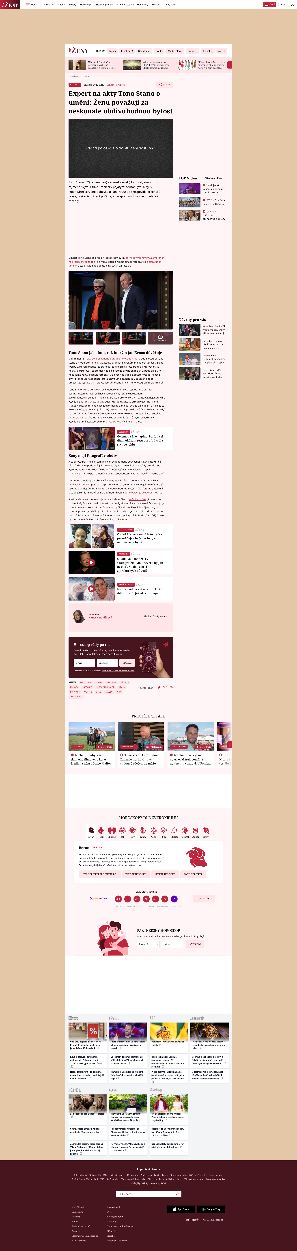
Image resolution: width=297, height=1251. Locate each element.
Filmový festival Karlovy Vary (132, 4)
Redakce (111, 1235)
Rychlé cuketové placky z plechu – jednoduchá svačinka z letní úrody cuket (208, 1045)
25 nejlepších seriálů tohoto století (87, 1114)
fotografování (116, 421)
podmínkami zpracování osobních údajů (118, 671)
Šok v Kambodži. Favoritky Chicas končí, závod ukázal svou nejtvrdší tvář (214, 373)
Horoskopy (86, 4)
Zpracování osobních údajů (120, 1226)
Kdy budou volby (178, 1175)
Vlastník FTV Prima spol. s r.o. (86, 1235)
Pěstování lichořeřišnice (170, 1179)
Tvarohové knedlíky (215, 1179)
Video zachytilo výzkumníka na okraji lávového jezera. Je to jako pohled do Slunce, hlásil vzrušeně (167, 1075)
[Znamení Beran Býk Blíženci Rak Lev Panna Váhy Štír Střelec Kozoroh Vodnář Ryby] (107, 663)
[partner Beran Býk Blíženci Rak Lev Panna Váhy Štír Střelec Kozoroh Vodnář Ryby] (172, 944)
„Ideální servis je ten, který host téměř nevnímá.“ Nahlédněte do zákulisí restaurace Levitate (207, 1075)
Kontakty (111, 1221)
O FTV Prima (78, 1207)
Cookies (76, 1231)
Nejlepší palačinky (139, 1183)
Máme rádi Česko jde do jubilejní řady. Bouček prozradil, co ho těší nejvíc (127, 1075)
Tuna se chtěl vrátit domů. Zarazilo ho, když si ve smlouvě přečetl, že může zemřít (140, 761)
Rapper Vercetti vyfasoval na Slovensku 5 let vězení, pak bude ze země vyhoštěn (128, 1132)
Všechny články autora (155, 616)
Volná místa (77, 1211)
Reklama (76, 1216)
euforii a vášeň (137, 499)
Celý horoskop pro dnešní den (99, 874)
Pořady (155, 4)
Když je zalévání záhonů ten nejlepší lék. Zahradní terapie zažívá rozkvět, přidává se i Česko (86, 1060)
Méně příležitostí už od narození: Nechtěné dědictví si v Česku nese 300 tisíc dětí (102, 66)
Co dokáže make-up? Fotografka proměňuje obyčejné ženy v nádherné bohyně (139, 538)
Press (109, 1211)
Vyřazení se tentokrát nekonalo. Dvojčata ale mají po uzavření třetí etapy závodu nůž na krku (214, 359)
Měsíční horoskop (165, 874)
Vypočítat (195, 944)
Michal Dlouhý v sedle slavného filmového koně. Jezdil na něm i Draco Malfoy (91, 759)
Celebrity (49, 4)
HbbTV (75, 1221)
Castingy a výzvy (115, 1216)
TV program (132, 1175)
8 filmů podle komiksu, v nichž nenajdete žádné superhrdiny (84, 1130)
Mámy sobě (170, 4)
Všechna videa (214, 178)
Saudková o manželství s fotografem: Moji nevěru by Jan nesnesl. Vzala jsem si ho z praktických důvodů (140, 565)
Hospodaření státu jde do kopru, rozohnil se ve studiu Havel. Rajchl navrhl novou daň (87, 1075)
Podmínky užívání (81, 1226)
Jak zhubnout (80, 1175)
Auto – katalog (216, 1175)
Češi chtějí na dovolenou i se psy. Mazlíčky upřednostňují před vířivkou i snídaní (167, 1132)
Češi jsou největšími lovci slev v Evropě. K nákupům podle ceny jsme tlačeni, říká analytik (85, 1045)
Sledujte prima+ (104, 4)
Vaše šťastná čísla (146, 891)
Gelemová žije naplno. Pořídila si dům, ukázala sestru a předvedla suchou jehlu (140, 440)
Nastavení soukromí (117, 1240)
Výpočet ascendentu (193, 1179)
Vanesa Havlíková (116, 84)
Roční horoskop (193, 874)
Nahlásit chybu (79, 1240)
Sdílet (166, 85)
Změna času (146, 1175)
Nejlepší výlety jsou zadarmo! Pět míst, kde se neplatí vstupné (167, 1145)
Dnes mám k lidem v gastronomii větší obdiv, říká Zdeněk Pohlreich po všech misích (127, 1060)
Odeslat (127, 662)
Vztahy (61, 4)
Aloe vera (152, 1179)
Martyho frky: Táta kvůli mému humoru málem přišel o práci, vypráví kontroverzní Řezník (125, 1117)
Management (113, 1207)
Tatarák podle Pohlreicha (133, 1179)
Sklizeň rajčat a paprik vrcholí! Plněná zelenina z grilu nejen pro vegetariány (167, 1117)
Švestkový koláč (158, 1183)
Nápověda (112, 1231)
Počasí (165, 1175)
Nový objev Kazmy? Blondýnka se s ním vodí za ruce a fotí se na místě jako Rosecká (128, 1147)
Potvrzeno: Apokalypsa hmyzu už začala (167, 1043)
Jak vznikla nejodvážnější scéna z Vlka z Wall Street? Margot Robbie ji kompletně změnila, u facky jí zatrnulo (87, 1149)
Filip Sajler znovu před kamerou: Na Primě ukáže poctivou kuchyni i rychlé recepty (213, 344)
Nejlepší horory (117, 1175)
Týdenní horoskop (136, 874)
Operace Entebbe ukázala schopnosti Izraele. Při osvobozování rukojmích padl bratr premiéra (168, 1062)
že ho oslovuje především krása (143, 492)
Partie (157, 1175)
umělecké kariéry (79, 484)
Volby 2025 (99, 1179)
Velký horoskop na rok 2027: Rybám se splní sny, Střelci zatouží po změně (156, 64)
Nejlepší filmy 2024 (98, 1175)
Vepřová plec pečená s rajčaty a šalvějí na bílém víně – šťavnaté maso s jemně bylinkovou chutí (207, 1060)
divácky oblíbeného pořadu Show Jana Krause (113, 358)
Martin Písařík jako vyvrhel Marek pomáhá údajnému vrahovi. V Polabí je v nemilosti (189, 761)
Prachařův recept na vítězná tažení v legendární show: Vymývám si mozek (128, 1045)
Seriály (72, 4)
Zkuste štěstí (203, 898)
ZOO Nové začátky (198, 1175)
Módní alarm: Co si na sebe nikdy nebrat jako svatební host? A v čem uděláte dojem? (211, 66)
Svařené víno (113, 1179)
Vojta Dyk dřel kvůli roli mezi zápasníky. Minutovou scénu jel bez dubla (214, 330)
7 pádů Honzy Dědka (82, 1179)
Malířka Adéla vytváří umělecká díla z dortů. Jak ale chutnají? (139, 591)
